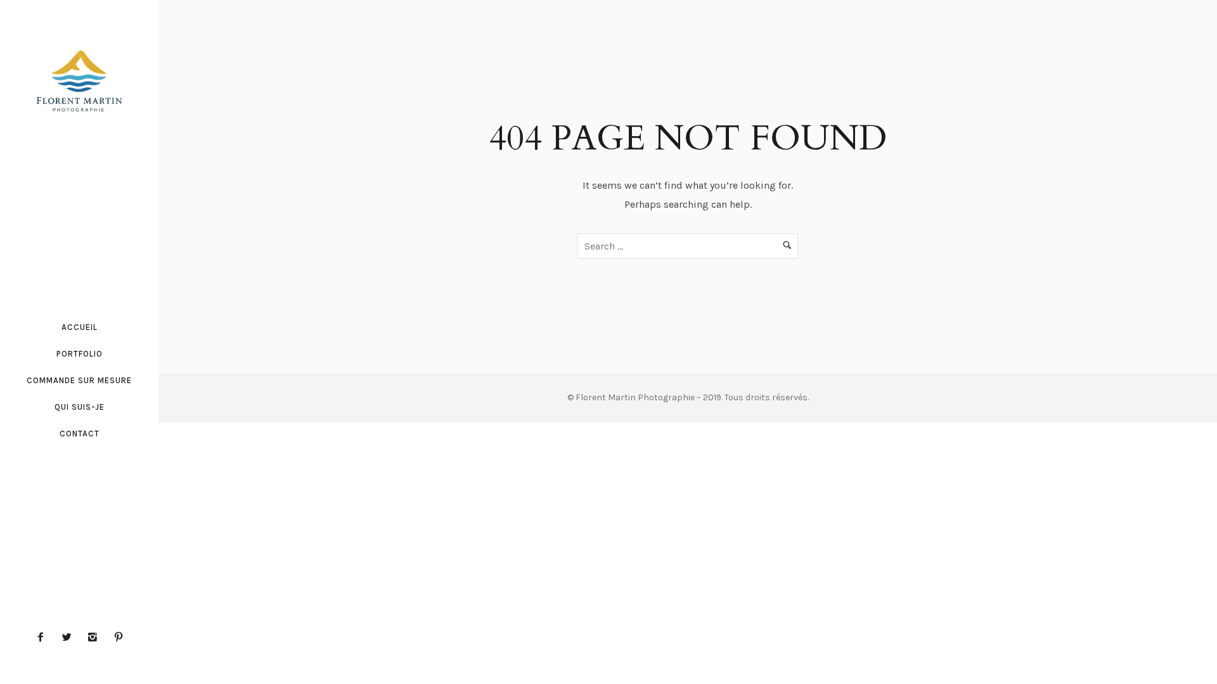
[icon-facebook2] (43, 637)
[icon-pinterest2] (118, 637)
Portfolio (79, 353)
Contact (80, 433)
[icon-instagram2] (95, 637)
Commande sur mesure (79, 380)
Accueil (79, 327)
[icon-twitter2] (69, 637)
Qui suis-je (80, 407)
